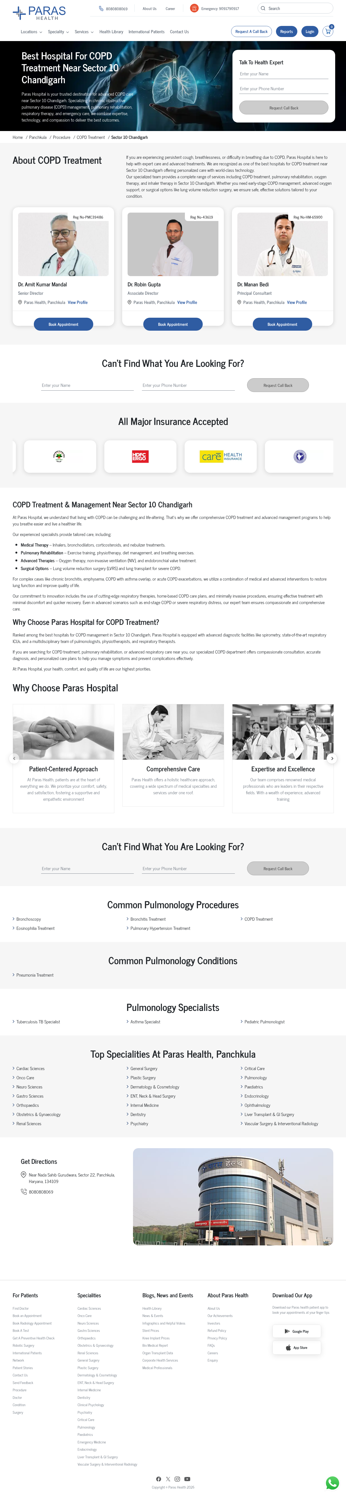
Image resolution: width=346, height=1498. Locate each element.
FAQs (211, 1345)
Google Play (300, 1331)
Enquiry (213, 1360)
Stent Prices (150, 1330)
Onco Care (25, 1077)
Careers (213, 1353)
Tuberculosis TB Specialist (38, 1021)
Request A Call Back (251, 31)
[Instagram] (177, 1479)
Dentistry (138, 1114)
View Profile (78, 302)
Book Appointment (63, 324)
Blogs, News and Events (167, 1295)
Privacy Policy (217, 1338)
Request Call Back (284, 107)
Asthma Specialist (145, 1021)
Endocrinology (257, 1095)
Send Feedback (23, 1382)
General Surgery (144, 1068)
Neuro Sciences (29, 1086)
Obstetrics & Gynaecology (38, 1114)
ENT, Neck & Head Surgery (153, 1095)
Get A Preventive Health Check (34, 1338)
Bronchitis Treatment (148, 919)
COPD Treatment (91, 137)
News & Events (152, 1315)
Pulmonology (256, 1077)
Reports (286, 31)
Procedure (61, 137)
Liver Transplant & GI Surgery (269, 1114)
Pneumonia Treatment (35, 974)
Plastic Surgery (143, 1077)
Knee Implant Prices (156, 1338)
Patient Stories (23, 1367)
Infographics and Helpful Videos (163, 1323)
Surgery (18, 1412)
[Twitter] (168, 1480)
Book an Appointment (27, 1315)
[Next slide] (332, 758)
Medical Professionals (157, 1367)
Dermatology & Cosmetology (155, 1086)
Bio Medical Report (155, 1345)
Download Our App (292, 1295)
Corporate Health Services (160, 1360)
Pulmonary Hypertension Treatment (160, 928)
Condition (19, 1404)
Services (82, 31)
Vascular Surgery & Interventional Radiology (281, 1123)
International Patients (147, 31)
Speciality (56, 31)
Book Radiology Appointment (32, 1323)
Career (170, 8)
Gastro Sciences (30, 1095)
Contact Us (179, 31)
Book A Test (21, 1330)
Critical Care (255, 1068)
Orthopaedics (27, 1105)
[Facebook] (159, 1479)
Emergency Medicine (92, 1442)
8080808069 (117, 8)
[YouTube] (187, 1479)
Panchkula (37, 137)
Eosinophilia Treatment (35, 928)
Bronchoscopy (28, 919)
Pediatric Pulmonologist (265, 1021)
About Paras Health (228, 1295)
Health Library (111, 31)
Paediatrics (254, 1086)
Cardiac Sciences (30, 1068)
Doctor (17, 1397)
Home (18, 137)
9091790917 (229, 8)
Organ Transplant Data (157, 1353)
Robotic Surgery (23, 1345)
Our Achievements (220, 1315)
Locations (29, 31)
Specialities (89, 1295)
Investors (214, 1323)
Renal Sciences (28, 1123)
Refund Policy (217, 1330)
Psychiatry (139, 1123)
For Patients (25, 1295)
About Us (150, 8)
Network (18, 1360)
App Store (300, 1347)
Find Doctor (21, 1308)
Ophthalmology (257, 1105)
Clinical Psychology (91, 1404)
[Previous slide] (14, 758)
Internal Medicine (145, 1105)
